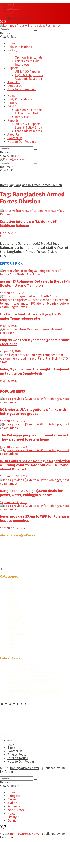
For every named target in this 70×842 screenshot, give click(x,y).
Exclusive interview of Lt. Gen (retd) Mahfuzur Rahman (28, 224)
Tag (11, 185)
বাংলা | (10, 5)
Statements (15, 647)
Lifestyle (13, 626)
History (12, 50)
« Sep (4, 734)
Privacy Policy (16, 754)
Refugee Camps (18, 633)
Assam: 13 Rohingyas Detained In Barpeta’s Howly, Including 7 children (35, 283)
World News (15, 651)
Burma (12, 591)
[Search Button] (35, 30)
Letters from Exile (27, 61)
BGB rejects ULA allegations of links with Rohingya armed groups (33, 412)
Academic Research (28, 78)
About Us (13, 82)
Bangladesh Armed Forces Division (38, 185)
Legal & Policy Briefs (29, 75)
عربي (10, 12)
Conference (15, 598)
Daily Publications (19, 47)
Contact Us (14, 86)
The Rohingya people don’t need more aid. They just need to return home (34, 437)
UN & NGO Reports (28, 71)
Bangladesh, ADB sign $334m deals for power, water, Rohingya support (31, 493)
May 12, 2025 (8, 326)
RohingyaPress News (24, 768)
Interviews (22, 64)
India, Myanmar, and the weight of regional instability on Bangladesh (34, 371)
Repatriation (16, 640)
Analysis (13, 584)
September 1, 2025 (12, 293)
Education (14, 605)
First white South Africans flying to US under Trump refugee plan (30, 316)
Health (12, 608)
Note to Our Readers (21, 89)
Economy (13, 601)
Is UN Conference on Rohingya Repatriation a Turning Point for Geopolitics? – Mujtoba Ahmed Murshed (35, 465)
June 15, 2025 (8, 233)
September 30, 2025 (13, 421)
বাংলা (9, 740)
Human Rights (17, 615)
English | (13, 8)
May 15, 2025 (8, 381)
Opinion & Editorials (28, 57)
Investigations (17, 622)
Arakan (12, 587)
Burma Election (17, 594)
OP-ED (11, 54)
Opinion (12, 630)
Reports (12, 68)
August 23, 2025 (10, 351)
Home (11, 43)
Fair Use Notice (17, 758)
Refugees (13, 637)
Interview (13, 619)
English (12, 747)
